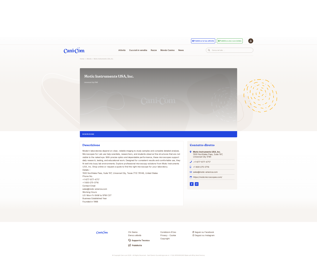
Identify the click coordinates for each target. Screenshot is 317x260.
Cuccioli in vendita (138, 50)
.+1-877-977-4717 (202, 162)
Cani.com (74, 50)
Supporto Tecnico (140, 240)
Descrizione (88, 134)
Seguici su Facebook (204, 232)
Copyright (165, 238)
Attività (121, 50)
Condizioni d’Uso (168, 232)
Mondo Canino (167, 50)
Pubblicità (137, 245)
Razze (154, 50)
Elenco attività (134, 235)
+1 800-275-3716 (201, 167)
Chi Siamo (133, 232)
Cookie (173, 235)
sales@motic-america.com (205, 172)
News (181, 50)
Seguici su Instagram (204, 235)
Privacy (163, 235)
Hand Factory (200, 255)
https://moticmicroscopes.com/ (207, 177)
